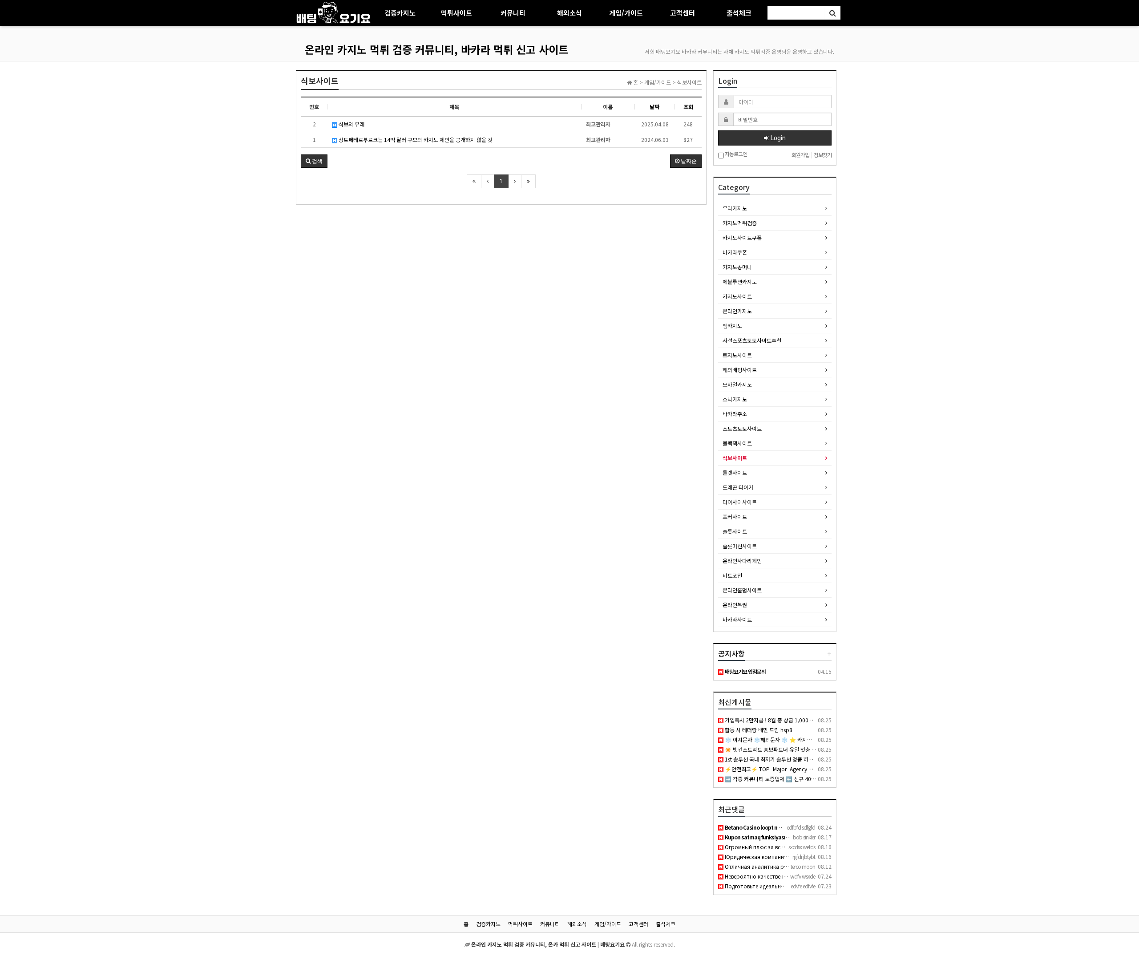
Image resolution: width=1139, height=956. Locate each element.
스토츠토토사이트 (742, 428)
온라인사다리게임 (742, 560)
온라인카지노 (737, 311)
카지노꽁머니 (737, 267)
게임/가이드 (626, 12)
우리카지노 (735, 208)
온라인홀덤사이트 (742, 590)
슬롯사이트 (735, 531)
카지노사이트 (737, 296)
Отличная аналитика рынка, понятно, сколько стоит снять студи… (812, 866)
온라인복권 (735, 604)
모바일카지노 (737, 384)
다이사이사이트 (740, 502)
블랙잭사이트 (737, 443)
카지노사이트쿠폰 (742, 237)
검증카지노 (400, 12)
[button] (314, 161)
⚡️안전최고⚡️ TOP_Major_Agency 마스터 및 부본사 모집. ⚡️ (794, 769)
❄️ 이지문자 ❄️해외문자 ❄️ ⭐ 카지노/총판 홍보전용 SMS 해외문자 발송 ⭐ (810, 739)
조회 (688, 106)
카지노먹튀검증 (740, 223)
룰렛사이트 (735, 472)
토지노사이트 (737, 355)
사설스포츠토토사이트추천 (752, 340)
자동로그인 (735, 154)
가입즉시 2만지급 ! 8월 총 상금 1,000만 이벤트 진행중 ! (785, 720)
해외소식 (569, 12)
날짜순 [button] (688, 161)
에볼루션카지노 (740, 281)
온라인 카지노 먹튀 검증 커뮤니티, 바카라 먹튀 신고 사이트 (436, 49)
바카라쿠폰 (735, 252)
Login (777, 138)
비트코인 (732, 575)
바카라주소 (735, 413)
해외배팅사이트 (740, 369)
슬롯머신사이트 (740, 546)
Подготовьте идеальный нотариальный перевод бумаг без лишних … (814, 886)
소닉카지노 (735, 399)
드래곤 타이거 (738, 487)
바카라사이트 (737, 619)
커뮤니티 (513, 12)
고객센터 (682, 12)
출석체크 (739, 12)
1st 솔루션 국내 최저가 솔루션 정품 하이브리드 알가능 (783, 759)
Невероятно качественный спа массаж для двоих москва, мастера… (812, 876)
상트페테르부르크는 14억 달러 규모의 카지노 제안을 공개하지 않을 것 (415, 139)
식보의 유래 (350, 124)
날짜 (654, 106)
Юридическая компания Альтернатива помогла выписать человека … (814, 856)
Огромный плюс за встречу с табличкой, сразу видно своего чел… (810, 847)
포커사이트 (735, 516)
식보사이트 (735, 458)
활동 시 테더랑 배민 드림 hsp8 (757, 729)
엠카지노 (732, 325)
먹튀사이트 (456, 12)
